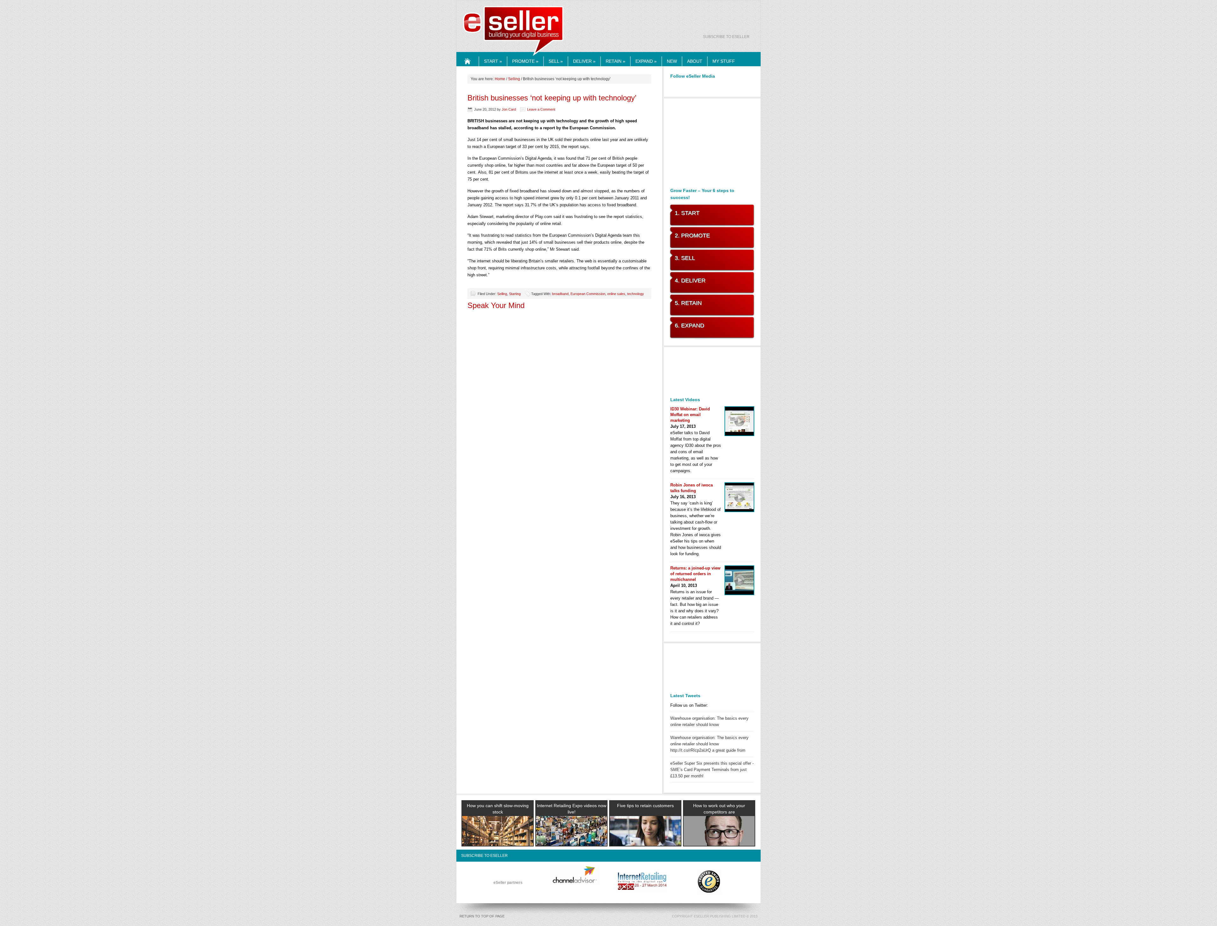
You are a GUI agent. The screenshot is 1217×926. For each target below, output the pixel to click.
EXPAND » (646, 61)
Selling (514, 79)
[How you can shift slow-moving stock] (497, 838)
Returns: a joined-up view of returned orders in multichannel (695, 574)
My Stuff (723, 61)
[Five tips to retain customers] (645, 838)
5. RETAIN (688, 303)
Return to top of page (482, 916)
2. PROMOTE (692, 235)
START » (493, 61)
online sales (616, 294)
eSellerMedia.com (513, 56)
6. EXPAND (689, 325)
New (672, 61)
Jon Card (509, 109)
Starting (515, 294)
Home (500, 79)
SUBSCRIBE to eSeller (726, 37)
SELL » (556, 61)
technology (635, 294)
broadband (560, 294)
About (694, 61)
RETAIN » (615, 61)
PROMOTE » (525, 61)
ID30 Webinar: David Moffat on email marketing (690, 415)
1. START (687, 213)
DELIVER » (584, 61)
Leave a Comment (541, 109)
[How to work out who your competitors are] (719, 838)
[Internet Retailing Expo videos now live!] (571, 838)
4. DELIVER (690, 280)
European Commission (587, 294)
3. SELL (685, 258)
